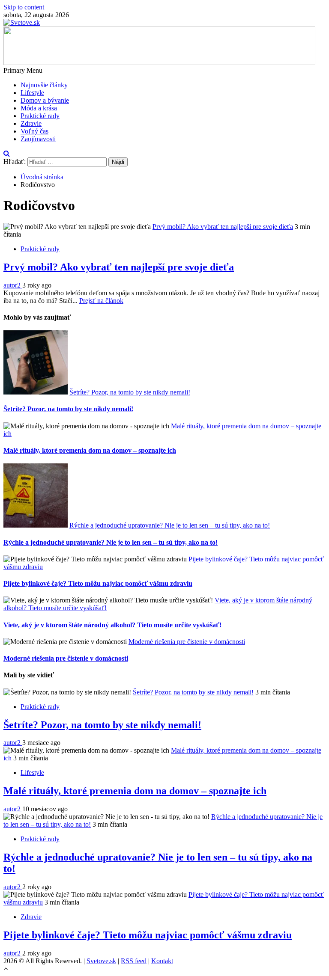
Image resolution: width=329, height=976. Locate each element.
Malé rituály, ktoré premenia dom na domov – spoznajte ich (89, 450)
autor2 (12, 285)
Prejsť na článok (101, 300)
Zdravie (31, 123)
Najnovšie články (44, 85)
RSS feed (134, 960)
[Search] (6, 153)
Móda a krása (39, 108)
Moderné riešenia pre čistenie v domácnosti (187, 641)
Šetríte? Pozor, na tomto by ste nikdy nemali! (129, 392)
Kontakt (162, 960)
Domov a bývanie (45, 100)
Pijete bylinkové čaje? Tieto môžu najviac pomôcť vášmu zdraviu (97, 583)
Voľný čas (34, 131)
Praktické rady (40, 115)
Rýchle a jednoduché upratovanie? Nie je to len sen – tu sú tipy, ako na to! (169, 525)
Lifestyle (32, 92)
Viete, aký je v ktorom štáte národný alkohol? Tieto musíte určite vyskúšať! (112, 625)
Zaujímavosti (38, 138)
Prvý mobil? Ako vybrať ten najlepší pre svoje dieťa (223, 226)
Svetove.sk (101, 960)
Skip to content (23, 7)
